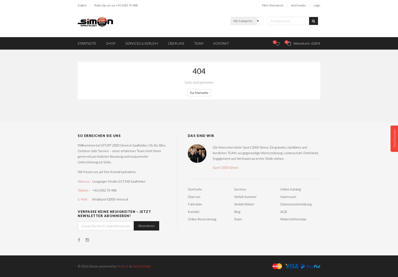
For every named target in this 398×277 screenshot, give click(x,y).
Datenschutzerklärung (296, 204)
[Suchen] (313, 21)
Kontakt (221, 43)
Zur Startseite (199, 92)
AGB (283, 212)
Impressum (288, 197)
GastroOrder (141, 266)
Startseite (87, 43)
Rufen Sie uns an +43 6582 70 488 (116, 5)
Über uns (176, 43)
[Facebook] (82, 240)
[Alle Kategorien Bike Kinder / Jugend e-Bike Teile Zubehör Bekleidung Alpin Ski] (248, 21)
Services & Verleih (141, 43)
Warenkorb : (303, 42)
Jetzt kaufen (298, 5)
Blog (237, 212)
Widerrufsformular (293, 219)
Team (198, 43)
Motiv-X (123, 266)
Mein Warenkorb (272, 5)
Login (317, 5)
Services (240, 189)
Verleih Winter (244, 204)
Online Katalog (290, 189)
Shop (110, 43)
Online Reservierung (202, 219)
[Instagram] (90, 240)
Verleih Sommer (245, 197)
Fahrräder (195, 204)
